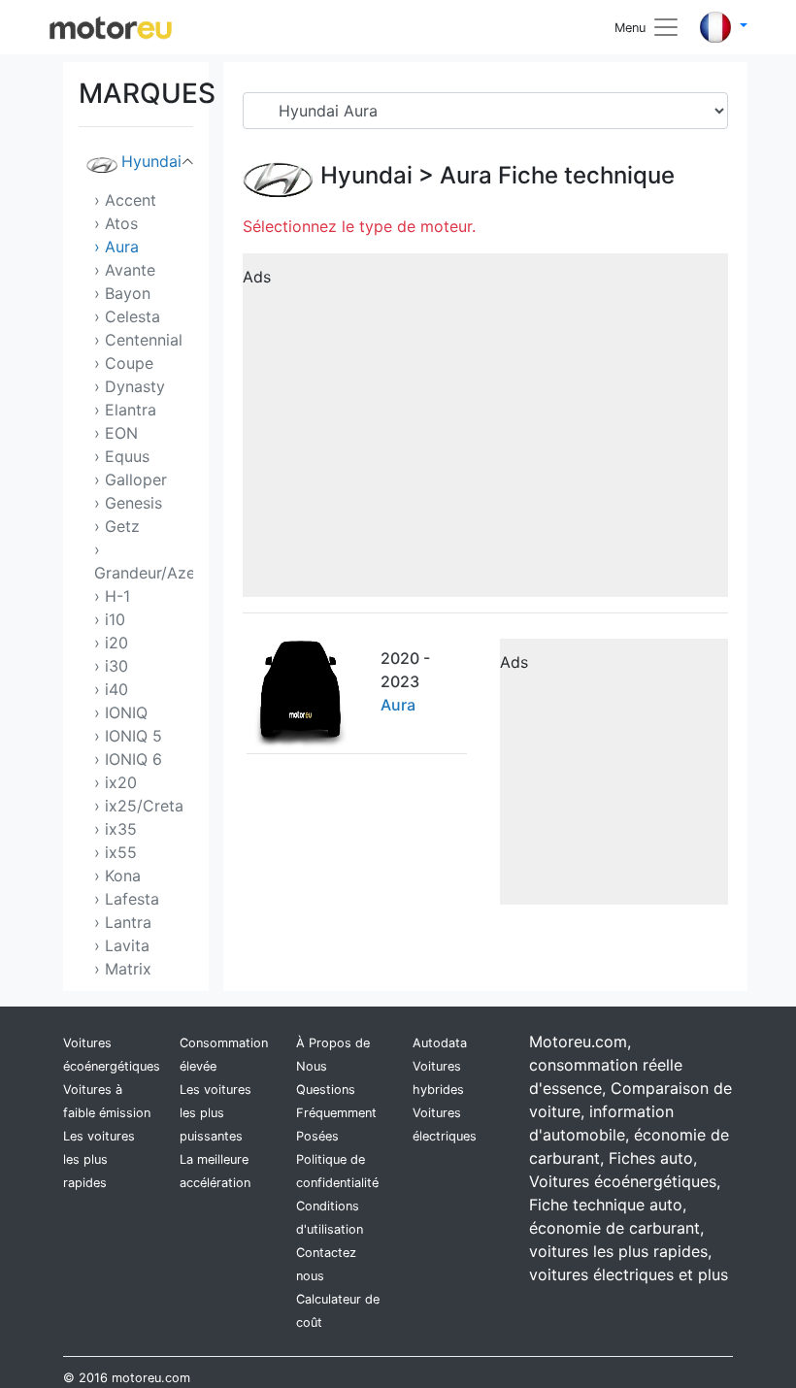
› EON (116, 433)
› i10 (109, 619)
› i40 (111, 689)
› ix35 (115, 829)
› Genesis (128, 502)
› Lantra (122, 922)
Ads (257, 276)
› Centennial (138, 339)
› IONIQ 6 (128, 759)
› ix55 (115, 852)
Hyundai (151, 161)
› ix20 (115, 782)
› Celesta (127, 316)
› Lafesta (126, 899)
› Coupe (123, 363)
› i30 (111, 666)
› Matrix (122, 968)
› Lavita (121, 945)
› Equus (121, 456)
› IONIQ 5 (128, 735)
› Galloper (130, 479)
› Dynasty (129, 386)
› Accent (125, 200)
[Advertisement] (485, 432)
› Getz (117, 526)
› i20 (111, 642)
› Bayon (122, 293)
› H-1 (112, 596)
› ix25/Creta (138, 805)
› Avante (124, 270)
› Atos (116, 223)
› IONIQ (121, 712)
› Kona (117, 875)
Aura (466, 175)
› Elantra (125, 409)
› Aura (116, 246)
